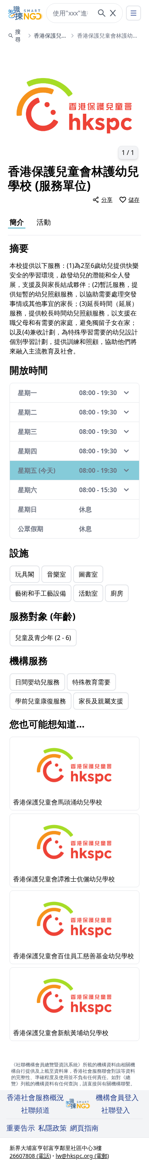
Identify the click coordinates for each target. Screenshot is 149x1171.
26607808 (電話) (30, 1156)
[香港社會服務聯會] (25, 13)
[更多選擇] (133, 13)
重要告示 (20, 1128)
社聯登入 (115, 1110)
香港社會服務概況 (35, 1097)
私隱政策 (52, 1128)
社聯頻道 (35, 1110)
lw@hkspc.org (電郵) (82, 1156)
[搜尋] (101, 13)
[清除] (113, 13)
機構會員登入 (117, 1097)
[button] (74, 105)
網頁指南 (84, 1128)
